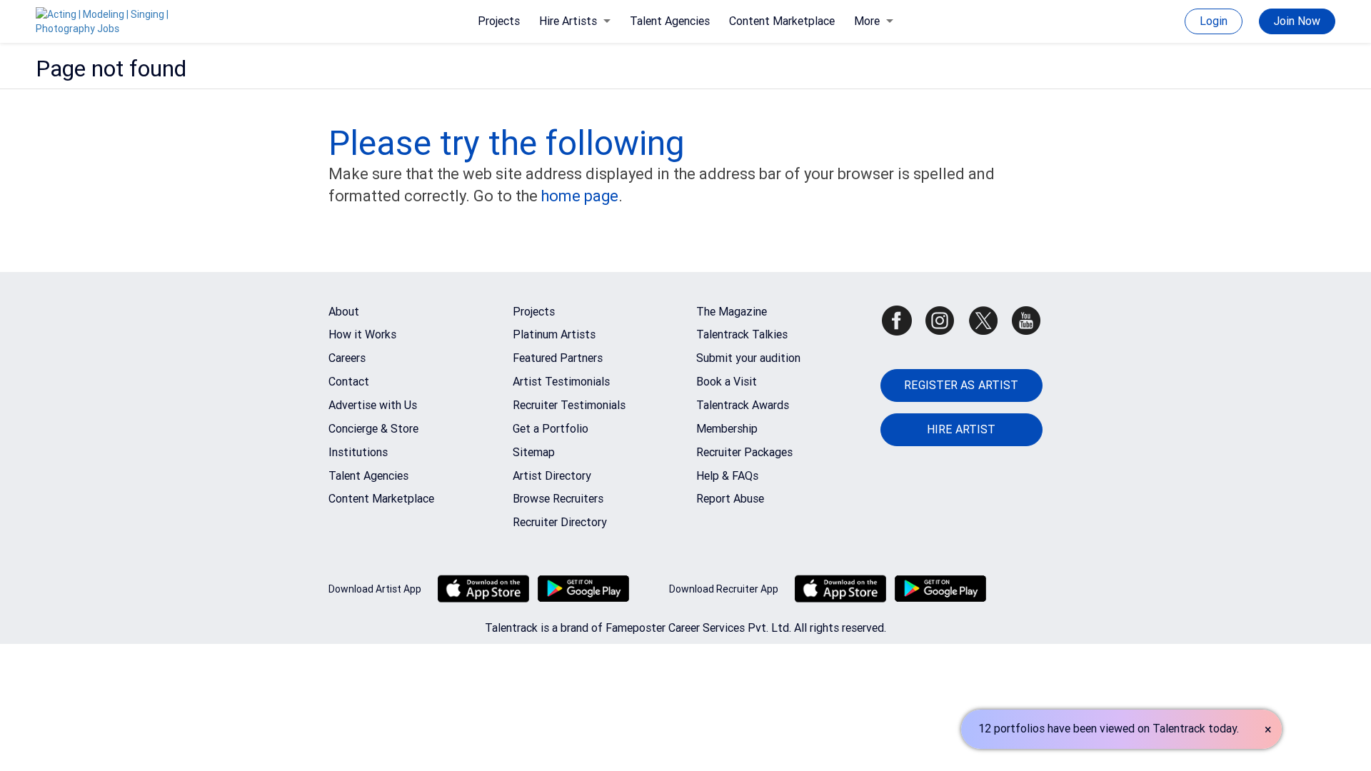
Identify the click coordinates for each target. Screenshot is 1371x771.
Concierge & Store (373, 428)
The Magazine (731, 311)
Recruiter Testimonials (569, 405)
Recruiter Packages (744, 452)
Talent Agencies (670, 21)
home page (579, 196)
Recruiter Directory (560, 522)
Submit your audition (748, 358)
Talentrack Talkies (742, 334)
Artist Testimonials (561, 381)
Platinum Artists (554, 334)
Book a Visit (726, 381)
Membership (727, 428)
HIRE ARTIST (961, 429)
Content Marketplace (782, 21)
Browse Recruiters (558, 498)
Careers (347, 358)
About (343, 311)
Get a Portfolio (550, 428)
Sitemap (534, 452)
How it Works (362, 334)
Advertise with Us (372, 405)
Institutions (358, 452)
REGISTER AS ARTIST (961, 385)
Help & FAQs (727, 476)
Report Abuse (730, 498)
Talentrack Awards (742, 405)
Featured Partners (558, 358)
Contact (348, 381)
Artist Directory (552, 476)
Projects (499, 21)
